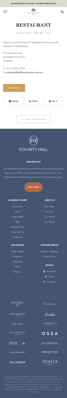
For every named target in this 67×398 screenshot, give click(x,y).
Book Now (14, 88)
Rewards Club (17, 226)
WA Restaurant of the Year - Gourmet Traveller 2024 (33, 3)
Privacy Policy (49, 256)
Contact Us (17, 237)
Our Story (49, 211)
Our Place (49, 221)
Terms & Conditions (49, 251)
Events (17, 211)
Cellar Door (17, 261)
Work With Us (17, 232)
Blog (17, 221)
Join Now (33, 187)
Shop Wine (17, 206)
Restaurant (17, 256)
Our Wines (49, 206)
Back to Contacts (36, 119)
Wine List (18, 271)
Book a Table (18, 251)
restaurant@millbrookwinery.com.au (24, 72)
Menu (17, 266)
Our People (49, 216)
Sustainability (18, 216)
